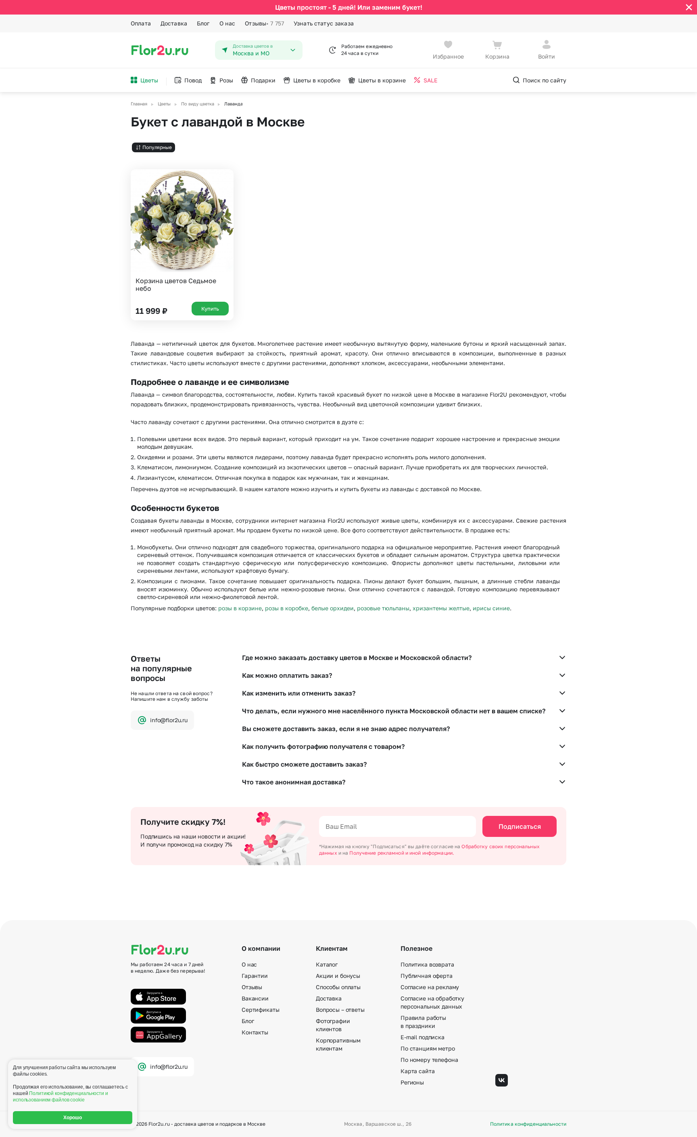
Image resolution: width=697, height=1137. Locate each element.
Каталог (327, 964)
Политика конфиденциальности (528, 1124)
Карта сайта (417, 1071)
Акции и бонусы (338, 975)
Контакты (255, 1032)
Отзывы (264, 23)
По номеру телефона (429, 1059)
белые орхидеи (332, 608)
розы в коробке (286, 608)
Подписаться (520, 826)
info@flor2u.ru (169, 720)
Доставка (174, 23)
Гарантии (255, 975)
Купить (210, 308)
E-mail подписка (422, 1037)
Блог (203, 23)
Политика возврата (427, 964)
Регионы (412, 1082)
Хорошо (72, 1117)
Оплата (141, 23)
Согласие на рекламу (430, 987)
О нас (227, 23)
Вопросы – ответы (340, 1009)
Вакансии (255, 998)
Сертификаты (260, 1009)
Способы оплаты (338, 987)
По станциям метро (428, 1048)
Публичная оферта (427, 975)
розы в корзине (240, 608)
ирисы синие (491, 608)
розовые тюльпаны (383, 608)
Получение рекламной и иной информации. (401, 853)
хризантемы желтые (441, 608)
